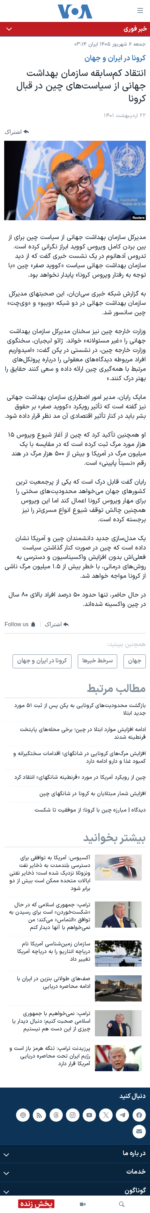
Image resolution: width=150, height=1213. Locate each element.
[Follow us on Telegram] (122, 1114)
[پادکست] (22, 1114)
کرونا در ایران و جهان (115, 58)
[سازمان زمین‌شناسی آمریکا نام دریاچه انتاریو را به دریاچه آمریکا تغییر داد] (118, 954)
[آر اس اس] (39, 1114)
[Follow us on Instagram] (72, 1114)
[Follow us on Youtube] (89, 1114)
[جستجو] (121, 1204)
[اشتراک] (139, 1131)
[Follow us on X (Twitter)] (105, 1114)
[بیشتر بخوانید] (75, 29)
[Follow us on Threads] (56, 1114)
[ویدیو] (82, 1204)
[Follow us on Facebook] (139, 1114)
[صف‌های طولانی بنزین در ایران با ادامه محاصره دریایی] (118, 988)
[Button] (17, 132)
